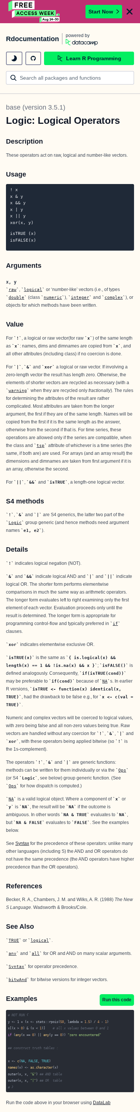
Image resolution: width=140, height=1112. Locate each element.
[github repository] (33, 58)
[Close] (129, 11)
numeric (53, 297)
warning (18, 390)
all (36, 953)
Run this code (116, 999)
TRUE (14, 940)
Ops (122, 770)
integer (80, 297)
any (12, 953)
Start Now (100, 12)
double (16, 297)
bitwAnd (18, 979)
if (115, 623)
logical (33, 289)
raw (12, 289)
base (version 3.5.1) (35, 107)
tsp (40, 445)
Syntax (22, 843)
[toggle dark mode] (14, 58)
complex (114, 297)
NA (105, 681)
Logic (15, 522)
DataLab (102, 1102)
